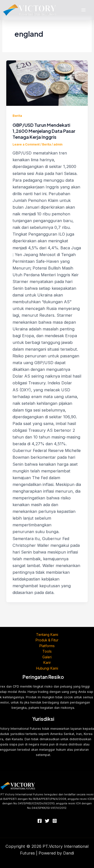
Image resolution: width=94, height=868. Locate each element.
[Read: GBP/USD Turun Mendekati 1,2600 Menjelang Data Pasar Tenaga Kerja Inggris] (46, 83)
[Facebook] (39, 821)
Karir (47, 663)
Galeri (47, 657)
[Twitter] (47, 821)
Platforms (47, 646)
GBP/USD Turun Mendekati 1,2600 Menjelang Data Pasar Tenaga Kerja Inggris (44, 131)
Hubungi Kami (47, 668)
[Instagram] (54, 821)
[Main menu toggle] (83, 10)
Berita (17, 116)
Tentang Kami (47, 635)
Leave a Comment (26, 144)
